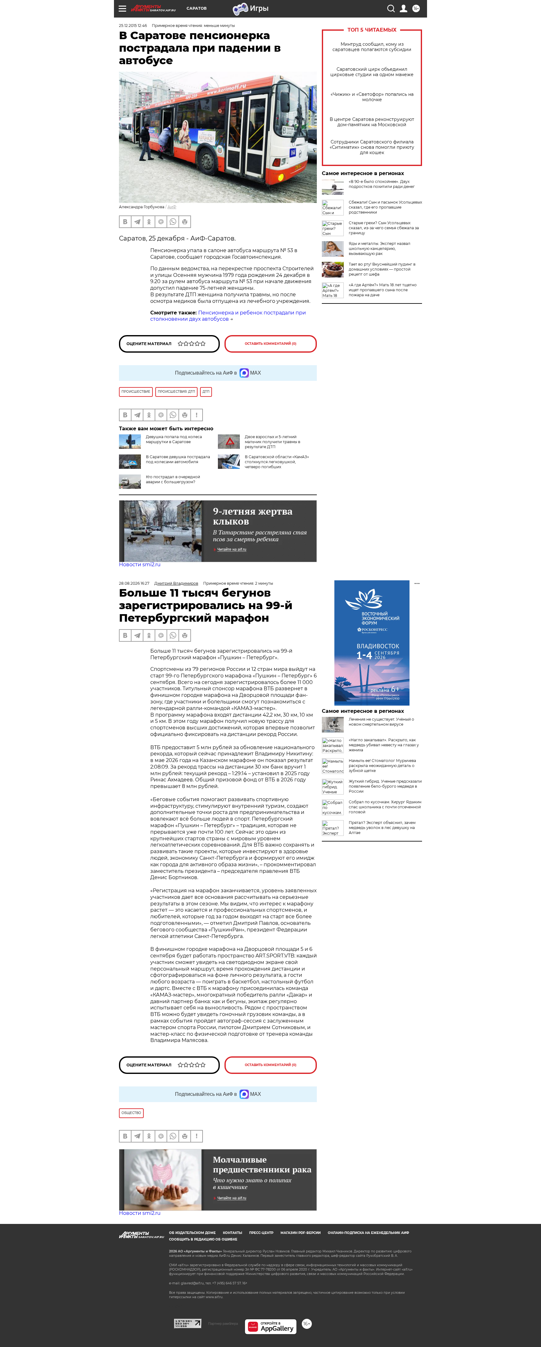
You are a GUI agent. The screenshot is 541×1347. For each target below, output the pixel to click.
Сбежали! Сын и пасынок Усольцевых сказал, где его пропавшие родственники (385, 207)
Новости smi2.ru (140, 564)
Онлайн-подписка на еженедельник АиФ (368, 1233)
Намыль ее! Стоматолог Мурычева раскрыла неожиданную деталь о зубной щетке (382, 765)
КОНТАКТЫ (232, 1233)
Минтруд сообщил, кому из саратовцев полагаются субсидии (371, 47)
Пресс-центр (261, 1233)
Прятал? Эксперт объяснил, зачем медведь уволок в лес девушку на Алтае (382, 827)
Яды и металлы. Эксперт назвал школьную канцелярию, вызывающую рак (379, 248)
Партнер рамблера (223, 1323)
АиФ (171, 207)
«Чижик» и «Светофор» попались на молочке (372, 97)
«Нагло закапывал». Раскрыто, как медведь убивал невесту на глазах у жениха (384, 745)
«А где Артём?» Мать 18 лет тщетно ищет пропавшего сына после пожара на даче (383, 289)
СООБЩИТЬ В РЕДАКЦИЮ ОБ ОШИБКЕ (203, 1239)
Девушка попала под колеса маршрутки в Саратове (174, 439)
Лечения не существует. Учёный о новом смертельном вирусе (381, 722)
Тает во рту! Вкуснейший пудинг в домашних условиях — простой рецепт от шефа (382, 269)
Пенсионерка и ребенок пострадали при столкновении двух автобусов (228, 316)
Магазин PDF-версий (301, 1233)
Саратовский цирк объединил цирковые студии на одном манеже (372, 72)
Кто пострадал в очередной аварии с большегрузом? (173, 479)
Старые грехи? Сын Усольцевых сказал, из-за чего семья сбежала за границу (384, 227)
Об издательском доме (192, 1233)
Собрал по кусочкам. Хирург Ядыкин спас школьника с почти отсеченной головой (385, 807)
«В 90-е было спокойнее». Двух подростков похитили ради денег (382, 184)
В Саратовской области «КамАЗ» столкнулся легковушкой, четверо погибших (277, 461)
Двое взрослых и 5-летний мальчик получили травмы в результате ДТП (272, 441)
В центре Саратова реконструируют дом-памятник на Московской (372, 122)
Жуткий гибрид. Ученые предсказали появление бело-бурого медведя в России (385, 786)
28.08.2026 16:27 (134, 583)
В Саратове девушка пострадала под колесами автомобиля (178, 459)
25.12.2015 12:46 (133, 25)
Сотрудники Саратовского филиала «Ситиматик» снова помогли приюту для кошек (372, 147)
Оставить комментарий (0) (270, 344)
